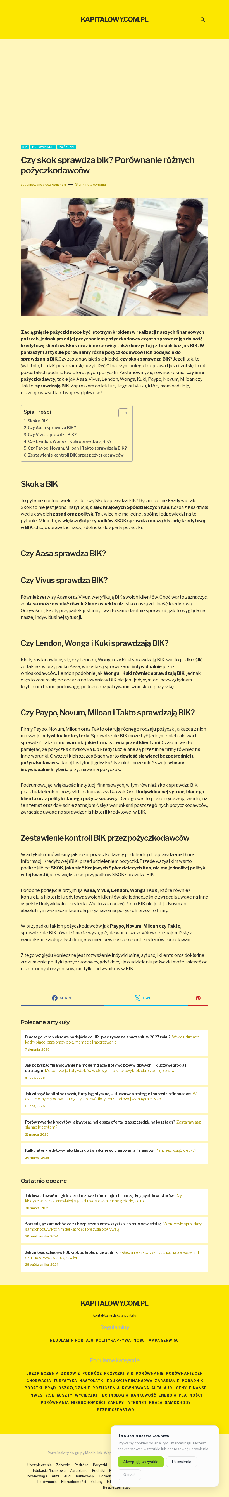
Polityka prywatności (121, 1340)
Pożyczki (67, 147)
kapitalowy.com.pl (115, 19)
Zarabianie (167, 1381)
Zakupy (116, 1402)
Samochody (177, 1402)
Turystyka (65, 1381)
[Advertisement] (114, 92)
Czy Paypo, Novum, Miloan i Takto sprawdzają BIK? (77, 448)
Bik (25, 147)
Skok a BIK (38, 421)
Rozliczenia (106, 1388)
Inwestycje (41, 1395)
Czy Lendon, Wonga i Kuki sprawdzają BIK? (69, 441)
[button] (22, 19)
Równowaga (135, 1388)
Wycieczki (86, 1395)
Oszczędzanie (74, 1388)
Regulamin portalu (72, 1340)
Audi (169, 1388)
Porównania (55, 1402)
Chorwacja (39, 1381)
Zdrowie (70, 1373)
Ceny (181, 1388)
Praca (156, 1402)
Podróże (92, 1373)
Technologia (113, 1395)
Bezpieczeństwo (115, 1410)
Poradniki (193, 1381)
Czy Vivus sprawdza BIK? (52, 434)
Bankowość (143, 1395)
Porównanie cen (184, 1373)
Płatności (190, 1395)
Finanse (198, 1388)
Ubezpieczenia (42, 1373)
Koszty (65, 1395)
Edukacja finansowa (129, 1381)
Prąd (50, 1388)
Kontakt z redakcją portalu (114, 1315)
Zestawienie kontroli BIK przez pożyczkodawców (76, 455)
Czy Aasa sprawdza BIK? (52, 427)
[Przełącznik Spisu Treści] (120, 413)
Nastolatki (92, 1381)
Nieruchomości (88, 1402)
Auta (156, 1388)
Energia (167, 1395)
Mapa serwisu (163, 1340)
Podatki (33, 1388)
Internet (136, 1402)
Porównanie (43, 147)
